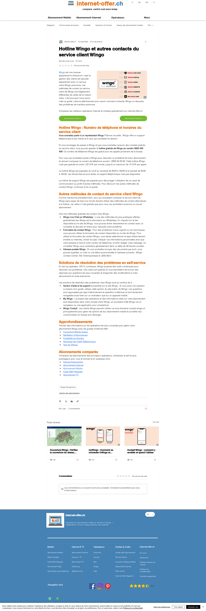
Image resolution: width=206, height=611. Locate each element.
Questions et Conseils (103, 25)
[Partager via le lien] (77, 401)
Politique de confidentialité (133, 608)
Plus (149, 25)
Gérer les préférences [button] (162, 607)
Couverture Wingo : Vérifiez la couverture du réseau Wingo (64, 451)
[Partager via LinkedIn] (72, 401)
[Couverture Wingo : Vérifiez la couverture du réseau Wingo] (64, 436)
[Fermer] (203, 607)
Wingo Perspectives (68, 387)
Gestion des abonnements (69, 393)
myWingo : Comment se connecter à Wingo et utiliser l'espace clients (101, 451)
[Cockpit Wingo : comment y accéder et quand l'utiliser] (141, 436)
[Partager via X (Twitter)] (66, 401)
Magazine (50, 25)
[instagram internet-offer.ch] (100, 586)
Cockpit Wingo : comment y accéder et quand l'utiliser (141, 451)
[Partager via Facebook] (60, 401)
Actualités (87, 25)
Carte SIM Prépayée (55, 562)
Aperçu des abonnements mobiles (130, 25)
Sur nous (143, 553)
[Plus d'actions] (145, 41)
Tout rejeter (178, 607)
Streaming (76, 566)
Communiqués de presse (69, 25)
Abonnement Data (54, 566)
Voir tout (156, 422)
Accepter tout (193, 607)
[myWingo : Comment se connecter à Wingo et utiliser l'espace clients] (103, 436)
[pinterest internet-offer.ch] (108, 586)
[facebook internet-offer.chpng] (92, 586)
